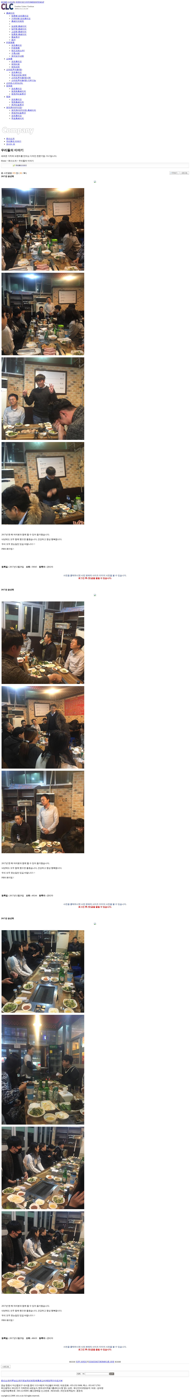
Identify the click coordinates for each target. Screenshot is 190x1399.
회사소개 (10, 139)
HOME (4, 2)
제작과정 (15, 67)
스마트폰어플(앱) (14, 70)
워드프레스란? (18, 51)
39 (102, 1362)
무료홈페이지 (17, 118)
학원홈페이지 (17, 102)
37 (98, 1362)
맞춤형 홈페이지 (18, 34)
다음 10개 (109, 1362)
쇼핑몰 (9, 59)
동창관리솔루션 (18, 94)
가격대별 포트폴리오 (21, 18)
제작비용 (15, 64)
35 (94, 1362)
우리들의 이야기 (13, 141)
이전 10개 (80, 1362)
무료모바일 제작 (18, 75)
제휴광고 (39, 1381)
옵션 (13, 40)
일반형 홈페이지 (18, 29)
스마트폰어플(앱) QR (21, 78)
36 (96, 1362)
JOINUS (19, 2)
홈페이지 (10, 13)
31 (86, 1362)
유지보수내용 (17, 56)
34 (92, 1362)
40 (104, 1362)
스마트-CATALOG (14, 83)
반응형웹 (10, 42)
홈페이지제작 (17, 21)
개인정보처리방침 (26, 1381)
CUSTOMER (29, 2)
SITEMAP (39, 2)
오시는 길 (10, 144)
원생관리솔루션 (18, 113)
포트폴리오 (16, 45)
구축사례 (15, 53)
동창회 (9, 86)
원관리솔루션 (17, 105)
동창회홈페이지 (18, 91)
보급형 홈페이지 (18, 26)
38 (100, 1362)
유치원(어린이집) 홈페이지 (23, 110)
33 (90, 1362)
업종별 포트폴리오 (19, 16)
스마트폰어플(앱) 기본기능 (23, 80)
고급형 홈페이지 (18, 32)
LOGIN (11, 2)
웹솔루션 (15, 37)
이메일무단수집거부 (53, 1381)
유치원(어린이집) (14, 107)
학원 (8, 97)
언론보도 (14, 1381)
